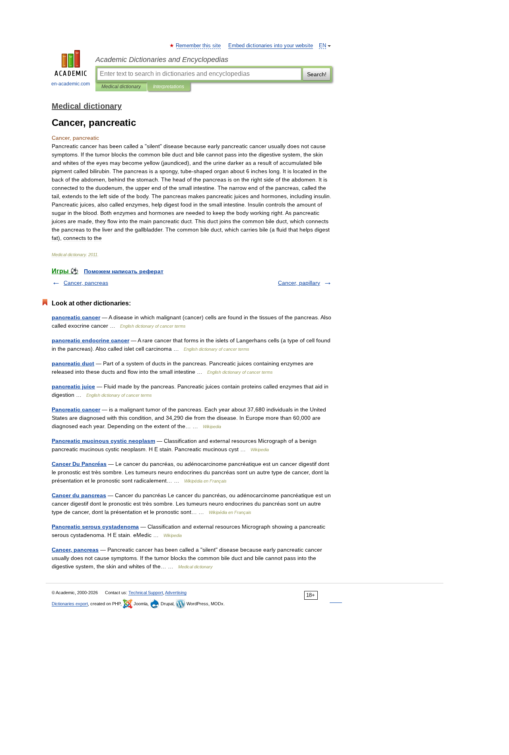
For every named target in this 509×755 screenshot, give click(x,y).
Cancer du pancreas (79, 495)
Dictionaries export (70, 603)
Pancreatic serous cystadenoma (95, 526)
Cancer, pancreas (86, 283)
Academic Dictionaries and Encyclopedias (161, 60)
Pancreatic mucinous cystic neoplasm (103, 441)
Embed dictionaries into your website (270, 45)
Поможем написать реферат (123, 271)
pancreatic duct (73, 363)
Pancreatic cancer (76, 409)
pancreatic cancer (76, 317)
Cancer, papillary (299, 283)
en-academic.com (70, 84)
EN (322, 45)
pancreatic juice (73, 386)
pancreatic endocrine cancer (90, 340)
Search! (316, 74)
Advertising (176, 592)
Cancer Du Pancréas (79, 464)
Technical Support (145, 592)
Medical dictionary (121, 86)
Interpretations (168, 86)
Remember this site (199, 45)
